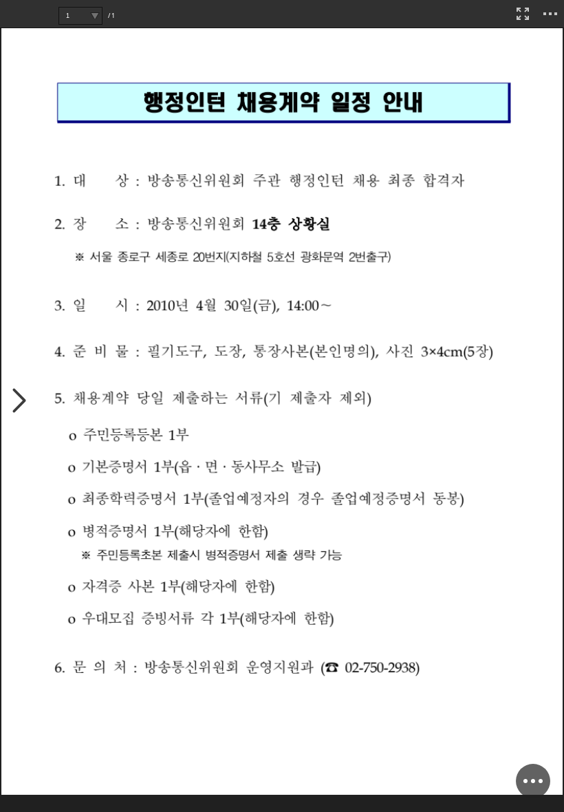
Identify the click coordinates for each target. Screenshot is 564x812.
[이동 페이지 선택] (94, 16)
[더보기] (550, 14)
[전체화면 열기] (522, 14)
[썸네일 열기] (19, 401)
